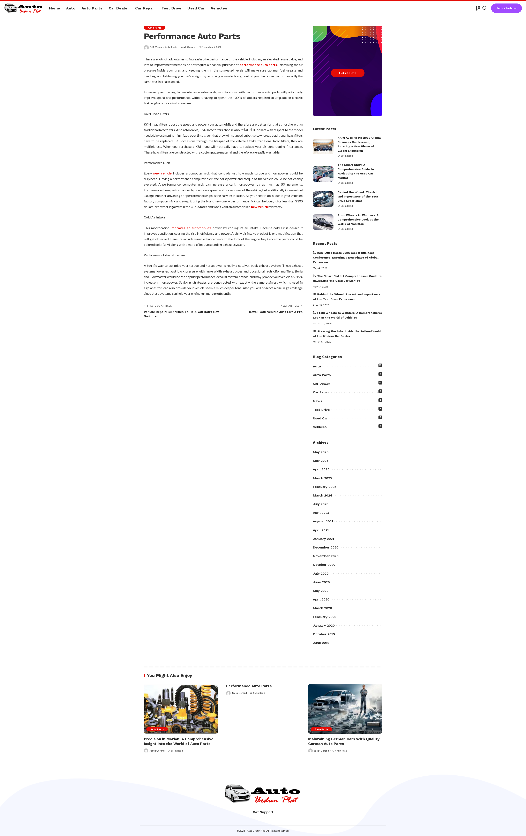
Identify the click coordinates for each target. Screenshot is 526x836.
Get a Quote (347, 73)
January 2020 (324, 625)
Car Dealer (321, 384)
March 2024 (322, 495)
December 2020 (325, 547)
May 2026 (321, 452)
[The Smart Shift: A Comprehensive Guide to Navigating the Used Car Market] (323, 174)
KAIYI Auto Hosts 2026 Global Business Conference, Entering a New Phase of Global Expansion (345, 257)
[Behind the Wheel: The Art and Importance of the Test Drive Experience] (323, 199)
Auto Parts (154, 27)
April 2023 (321, 513)
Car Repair (321, 392)
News (317, 401)
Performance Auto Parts (249, 686)
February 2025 (324, 487)
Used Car (320, 418)
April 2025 (321, 469)
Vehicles (320, 427)
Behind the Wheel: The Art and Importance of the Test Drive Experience (358, 196)
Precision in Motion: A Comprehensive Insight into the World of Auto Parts (178, 741)
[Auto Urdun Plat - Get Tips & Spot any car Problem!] (23, 8)
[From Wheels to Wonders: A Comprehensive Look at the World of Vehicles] (323, 222)
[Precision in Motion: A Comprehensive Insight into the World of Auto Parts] (181, 709)
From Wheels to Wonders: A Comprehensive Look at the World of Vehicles (358, 219)
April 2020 (321, 599)
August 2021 (323, 521)
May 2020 (321, 591)
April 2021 (321, 530)
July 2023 (320, 504)
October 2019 (324, 634)
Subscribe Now (506, 8)
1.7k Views (156, 47)
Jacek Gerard (187, 47)
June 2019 (321, 643)
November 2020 (326, 556)
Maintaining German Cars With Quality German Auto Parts (344, 741)
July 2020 (321, 573)
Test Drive (321, 410)
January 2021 (323, 539)
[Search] (484, 8)
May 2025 (321, 461)
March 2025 (322, 478)
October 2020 (324, 565)
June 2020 (321, 582)
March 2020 (322, 608)
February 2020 (324, 617)
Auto (317, 366)
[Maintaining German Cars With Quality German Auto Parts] (345, 709)
